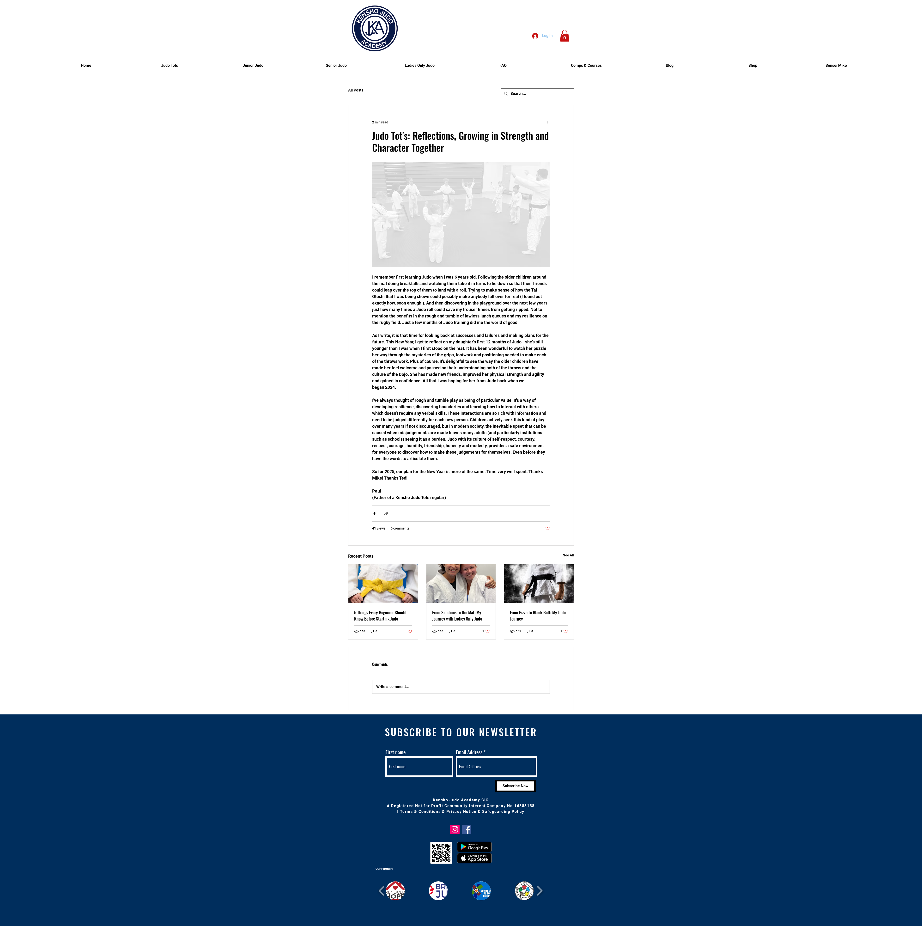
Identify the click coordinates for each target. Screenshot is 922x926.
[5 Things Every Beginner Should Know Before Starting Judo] (383, 583)
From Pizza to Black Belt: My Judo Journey (538, 615)
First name (395, 752)
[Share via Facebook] (374, 513)
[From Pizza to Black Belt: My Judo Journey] (539, 583)
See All (568, 555)
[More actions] (547, 122)
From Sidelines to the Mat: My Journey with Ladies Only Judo (457, 615)
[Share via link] (386, 513)
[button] (565, 36)
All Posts (355, 90)
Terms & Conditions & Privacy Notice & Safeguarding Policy (462, 811)
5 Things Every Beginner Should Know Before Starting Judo (380, 615)
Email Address (469, 752)
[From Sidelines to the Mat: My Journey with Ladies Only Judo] (461, 583)
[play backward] (381, 890)
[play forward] (539, 890)
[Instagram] (455, 829)
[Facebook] (466, 829)
